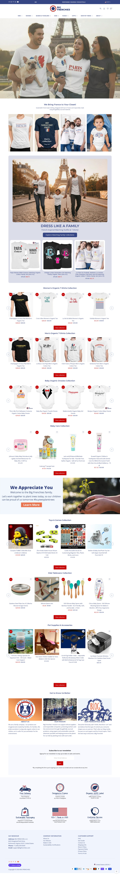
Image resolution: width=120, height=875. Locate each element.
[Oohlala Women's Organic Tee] (99, 304)
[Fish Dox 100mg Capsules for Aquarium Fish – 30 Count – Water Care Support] (20, 641)
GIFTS (74, 16)
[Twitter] (15, 2)
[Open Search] (100, 8)
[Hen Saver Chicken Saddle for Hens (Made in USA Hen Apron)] (47, 642)
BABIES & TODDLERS (42, 16)
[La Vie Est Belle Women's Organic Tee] (73, 304)
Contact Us (81, 843)
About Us (46, 838)
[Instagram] (11, 2)
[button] (31, 294)
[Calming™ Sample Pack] (47, 447)
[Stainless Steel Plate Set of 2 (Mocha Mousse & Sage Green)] (20, 589)
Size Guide (81, 841)
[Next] (112, 308)
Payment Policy (83, 849)
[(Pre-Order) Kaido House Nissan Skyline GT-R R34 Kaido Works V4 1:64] (47, 536)
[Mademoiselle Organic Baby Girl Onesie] (73, 397)
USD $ (108, 2)
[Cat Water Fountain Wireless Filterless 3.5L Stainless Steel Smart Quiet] (99, 641)
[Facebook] (9, 2)
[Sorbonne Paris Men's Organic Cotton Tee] (99, 349)
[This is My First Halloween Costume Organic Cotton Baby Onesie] (20, 397)
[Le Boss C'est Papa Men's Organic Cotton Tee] (47, 349)
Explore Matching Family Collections (60, 235)
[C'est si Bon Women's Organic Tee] (47, 304)
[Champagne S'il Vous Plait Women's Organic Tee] (20, 304)
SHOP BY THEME (86, 16)
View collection (60, 328)
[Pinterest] (13, 2)
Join (60, 763)
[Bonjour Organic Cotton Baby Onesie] (99, 397)
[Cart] (111, 8)
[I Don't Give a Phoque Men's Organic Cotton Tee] (73, 349)
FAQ (79, 838)
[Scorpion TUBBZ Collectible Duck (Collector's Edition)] (20, 536)
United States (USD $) (102, 865)
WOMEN (28, 16)
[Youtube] (18, 2)
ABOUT (98, 16)
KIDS (56, 16)
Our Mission (47, 841)
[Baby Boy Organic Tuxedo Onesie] (47, 397)
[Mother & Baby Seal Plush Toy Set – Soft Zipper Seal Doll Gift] (99, 536)
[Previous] (8, 308)
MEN (19, 16)
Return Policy (82, 847)
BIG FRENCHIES (25, 869)
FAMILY (64, 16)
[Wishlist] (108, 8)
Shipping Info (82, 845)
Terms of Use (82, 853)
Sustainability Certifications (51, 845)
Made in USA (47, 843)
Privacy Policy (82, 851)
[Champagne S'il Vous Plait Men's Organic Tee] (20, 349)
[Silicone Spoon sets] (47, 589)
